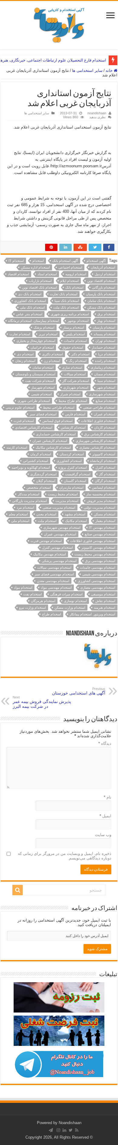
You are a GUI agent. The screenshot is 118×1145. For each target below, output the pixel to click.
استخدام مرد (25, 507)
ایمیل (105, 816)
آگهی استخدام (96, 261)
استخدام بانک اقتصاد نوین (39, 287)
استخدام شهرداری (75, 387)
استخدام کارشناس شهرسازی (95, 441)
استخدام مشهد (75, 514)
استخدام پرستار (73, 327)
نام (107, 797)
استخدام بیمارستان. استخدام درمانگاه (33, 321)
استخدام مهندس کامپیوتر (98, 547)
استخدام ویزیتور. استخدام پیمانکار (92, 614)
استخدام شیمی (41, 394)
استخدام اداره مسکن (35, 267)
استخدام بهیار (106, 321)
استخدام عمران (104, 414)
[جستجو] (17, 890)
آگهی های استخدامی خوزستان (78, 691)
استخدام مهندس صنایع (100, 534)
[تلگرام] (51, 1130)
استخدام (38, 261)
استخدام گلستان (75, 481)
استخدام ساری (72, 367)
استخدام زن (52, 361)
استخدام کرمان (40, 454)
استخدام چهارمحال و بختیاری (35, 341)
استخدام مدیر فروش (101, 501)
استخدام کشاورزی (69, 461)
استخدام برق (106, 314)
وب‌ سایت (103, 834)
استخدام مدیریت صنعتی (59, 507)
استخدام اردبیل (105, 274)
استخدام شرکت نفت (39, 381)
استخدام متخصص (39, 487)
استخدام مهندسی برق (100, 561)
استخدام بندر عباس (29, 314)
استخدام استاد (47, 274)
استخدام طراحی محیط (58, 407)
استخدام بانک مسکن (101, 307)
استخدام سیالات (75, 374)
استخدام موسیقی (103, 594)
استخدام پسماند (104, 334)
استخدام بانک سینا (66, 301)
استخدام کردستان (72, 454)
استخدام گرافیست (77, 474)
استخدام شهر (106, 387)
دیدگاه (104, 743)
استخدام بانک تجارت (63, 294)
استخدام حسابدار (103, 347)
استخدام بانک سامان (101, 301)
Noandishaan (70, 1122)
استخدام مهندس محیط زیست (94, 554)
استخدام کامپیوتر (103, 454)
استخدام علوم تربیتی (20, 407)
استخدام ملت (47, 521)
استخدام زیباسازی (103, 367)
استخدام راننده (105, 361)
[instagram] (58, 1130)
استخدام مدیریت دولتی (99, 507)
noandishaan (96, 113)
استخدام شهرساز (43, 387)
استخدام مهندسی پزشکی (59, 561)
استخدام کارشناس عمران (49, 441)
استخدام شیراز (70, 394)
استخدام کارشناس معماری (97, 447)
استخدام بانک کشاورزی (30, 301)
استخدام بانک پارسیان (100, 294)
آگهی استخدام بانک (65, 261)
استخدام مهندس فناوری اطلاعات (92, 541)
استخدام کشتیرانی (35, 461)
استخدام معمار (105, 521)
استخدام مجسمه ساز (100, 494)
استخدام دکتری (52, 354)
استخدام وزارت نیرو (32, 607)
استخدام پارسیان (104, 327)
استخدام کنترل (105, 467)
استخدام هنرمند (104, 607)
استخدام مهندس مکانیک (49, 554)
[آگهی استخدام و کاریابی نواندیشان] (59, 24)
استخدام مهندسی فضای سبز (54, 574)
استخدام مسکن (104, 514)
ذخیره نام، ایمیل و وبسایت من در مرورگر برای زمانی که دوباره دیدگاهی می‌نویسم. (64, 855)
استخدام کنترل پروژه (72, 467)
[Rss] (76, 1130)
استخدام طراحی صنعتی (99, 407)
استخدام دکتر (80, 354)
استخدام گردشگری (43, 474)
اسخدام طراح (51, 614)
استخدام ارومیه (75, 274)
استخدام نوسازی (75, 601)
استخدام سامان (43, 367)
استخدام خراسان (42, 347)
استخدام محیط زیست (63, 494)
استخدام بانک (74, 287)
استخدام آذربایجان (103, 267)
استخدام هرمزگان (43, 601)
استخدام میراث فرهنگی (66, 594)
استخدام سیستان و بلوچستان (35, 374)
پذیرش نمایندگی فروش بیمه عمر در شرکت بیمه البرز (42, 702)
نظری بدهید (97, 117)
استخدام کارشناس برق (99, 434)
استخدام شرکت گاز (75, 381)
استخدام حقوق (72, 347)
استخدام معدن (46, 514)
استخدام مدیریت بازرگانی (29, 501)
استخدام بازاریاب (40, 281)
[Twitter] (70, 1130)
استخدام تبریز (48, 334)
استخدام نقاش (105, 601)
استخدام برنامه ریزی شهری (70, 314)
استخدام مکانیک (76, 521)
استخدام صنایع (105, 401)
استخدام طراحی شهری (34, 401)
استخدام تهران (105, 341)
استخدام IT (16, 261)
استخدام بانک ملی (32, 307)
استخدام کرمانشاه (102, 461)
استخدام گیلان (45, 481)
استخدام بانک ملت (66, 307)
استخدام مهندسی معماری (97, 587)
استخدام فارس (75, 414)
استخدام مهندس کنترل (57, 547)
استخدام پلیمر (75, 334)
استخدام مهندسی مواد (56, 587)
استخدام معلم (18, 514)
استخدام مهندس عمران (60, 534)
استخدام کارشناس (73, 427)
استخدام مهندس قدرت (46, 541)
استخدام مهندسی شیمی (98, 574)
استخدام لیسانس (103, 487)
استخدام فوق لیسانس (57, 421)
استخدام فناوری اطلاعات (98, 421)
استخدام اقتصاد (18, 274)
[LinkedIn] (64, 1130)
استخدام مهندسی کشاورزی (96, 581)
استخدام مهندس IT (102, 527)
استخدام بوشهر (78, 321)
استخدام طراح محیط (72, 401)
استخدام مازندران (71, 487)
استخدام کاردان (104, 427)
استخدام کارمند (16, 447)
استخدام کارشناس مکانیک (53, 447)
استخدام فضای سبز (43, 414)
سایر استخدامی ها (87, 70)
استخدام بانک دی (29, 294)
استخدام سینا (106, 381)
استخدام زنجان (25, 361)
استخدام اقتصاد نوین (101, 281)
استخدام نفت (32, 594)
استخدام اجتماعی (70, 267)
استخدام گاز (107, 474)
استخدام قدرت (24, 421)
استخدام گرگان (105, 481)
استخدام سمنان (104, 374)
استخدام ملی (20, 521)
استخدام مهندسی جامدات (97, 567)
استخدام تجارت (19, 334)
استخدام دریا (106, 354)
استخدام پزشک (44, 327)
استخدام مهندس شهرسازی (61, 527)
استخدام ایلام (69, 281)
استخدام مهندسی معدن (53, 581)
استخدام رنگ (78, 361)
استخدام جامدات (75, 341)
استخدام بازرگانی (103, 287)
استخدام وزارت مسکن (69, 607)
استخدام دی (25, 354)
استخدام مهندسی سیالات (54, 567)
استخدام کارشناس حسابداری (56, 434)
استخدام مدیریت (66, 501)
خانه (110, 70)
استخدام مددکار (28, 494)
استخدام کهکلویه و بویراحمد (30, 467)
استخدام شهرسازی (102, 394)
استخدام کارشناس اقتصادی (33, 427)
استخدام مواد (23, 587)
